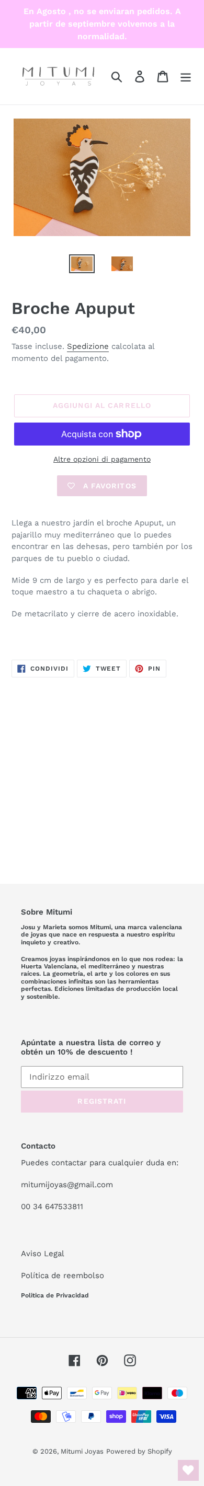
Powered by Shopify (139, 1451)
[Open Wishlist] (188, 1470)
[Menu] (185, 76)
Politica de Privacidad (55, 1295)
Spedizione (88, 346)
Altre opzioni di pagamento (102, 459)
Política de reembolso (62, 1275)
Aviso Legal (42, 1253)
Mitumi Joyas (82, 1451)
